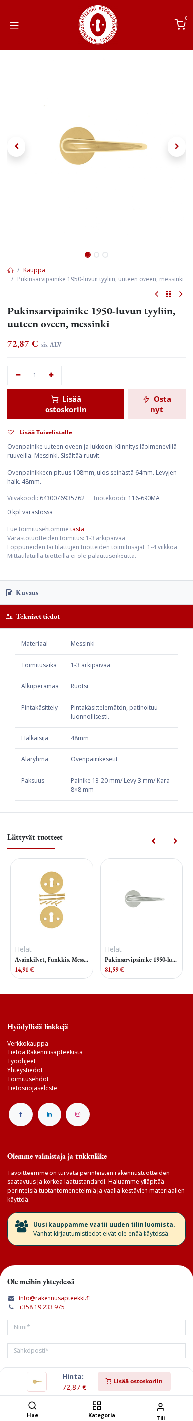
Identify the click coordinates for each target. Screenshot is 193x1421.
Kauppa (34, 270)
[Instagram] (78, 1114)
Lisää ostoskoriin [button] (66, 404)
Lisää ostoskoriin (137, 1381)
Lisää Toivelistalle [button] (45, 432)
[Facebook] (21, 1114)
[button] (16, 147)
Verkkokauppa (27, 1043)
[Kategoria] (96, 1406)
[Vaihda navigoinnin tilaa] (14, 24)
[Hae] (32, 1406)
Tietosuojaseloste (32, 1088)
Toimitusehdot (27, 1079)
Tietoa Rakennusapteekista (45, 1052)
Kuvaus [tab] (26, 592)
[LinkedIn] (49, 1114)
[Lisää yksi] (51, 376)
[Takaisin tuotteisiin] (169, 294)
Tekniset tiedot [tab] (37, 616)
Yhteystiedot (25, 1070)
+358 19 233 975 (42, 1307)
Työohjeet (21, 1061)
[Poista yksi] (18, 376)
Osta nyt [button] (160, 404)
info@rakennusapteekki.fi (54, 1298)
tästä (77, 529)
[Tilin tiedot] (160, 1406)
